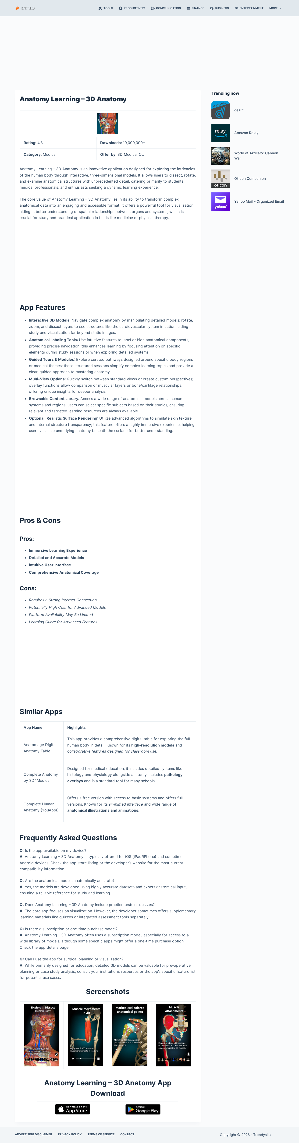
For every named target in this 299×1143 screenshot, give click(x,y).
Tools (108, 8)
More (273, 8)
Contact (127, 1134)
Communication (168, 8)
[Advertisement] (149, 51)
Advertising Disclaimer (33, 1134)
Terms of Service (101, 1134)
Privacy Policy (70, 1134)
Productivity (134, 8)
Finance (198, 8)
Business (222, 8)
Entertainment (251, 8)
